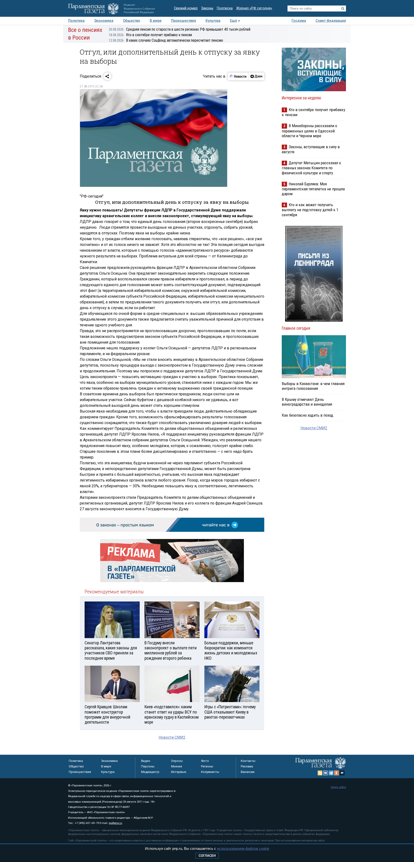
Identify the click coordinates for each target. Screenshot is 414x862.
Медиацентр (150, 772)
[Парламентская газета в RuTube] (342, 773)
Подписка (225, 8)
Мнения (176, 766)
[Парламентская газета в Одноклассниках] (336, 773)
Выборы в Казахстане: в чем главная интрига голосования (313, 386)
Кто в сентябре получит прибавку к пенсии (150, 35)
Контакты (248, 761)
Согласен (207, 855)
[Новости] (238, 76)
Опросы (177, 761)
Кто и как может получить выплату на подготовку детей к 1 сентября (310, 209)
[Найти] (343, 9)
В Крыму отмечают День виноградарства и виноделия (307, 402)
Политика (76, 21)
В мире (155, 21)
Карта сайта (338, 787)
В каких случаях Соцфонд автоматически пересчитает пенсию (166, 40)
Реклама (247, 766)
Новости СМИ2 (172, 737)
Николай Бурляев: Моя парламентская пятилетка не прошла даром (313, 188)
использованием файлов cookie (243, 848)
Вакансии (247, 772)
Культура (213, 21)
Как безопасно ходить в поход (307, 415)
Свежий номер (186, 8)
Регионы (207, 766)
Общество (131, 21)
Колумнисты (210, 772)
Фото (205, 761)
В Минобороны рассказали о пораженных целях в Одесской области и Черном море (309, 130)
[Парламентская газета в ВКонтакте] (325, 773)
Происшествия (183, 21)
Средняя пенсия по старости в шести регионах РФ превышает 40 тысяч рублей (179, 29)
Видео (145, 761)
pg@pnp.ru (115, 823)
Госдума (299, 21)
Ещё (233, 21)
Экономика (103, 21)
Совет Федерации (331, 21)
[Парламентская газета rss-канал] (320, 773)
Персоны (148, 766)
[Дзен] (256, 76)
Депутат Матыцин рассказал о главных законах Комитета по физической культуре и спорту (311, 167)
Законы (207, 8)
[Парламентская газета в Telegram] (331, 773)
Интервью (178, 772)
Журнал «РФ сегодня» (254, 8)
